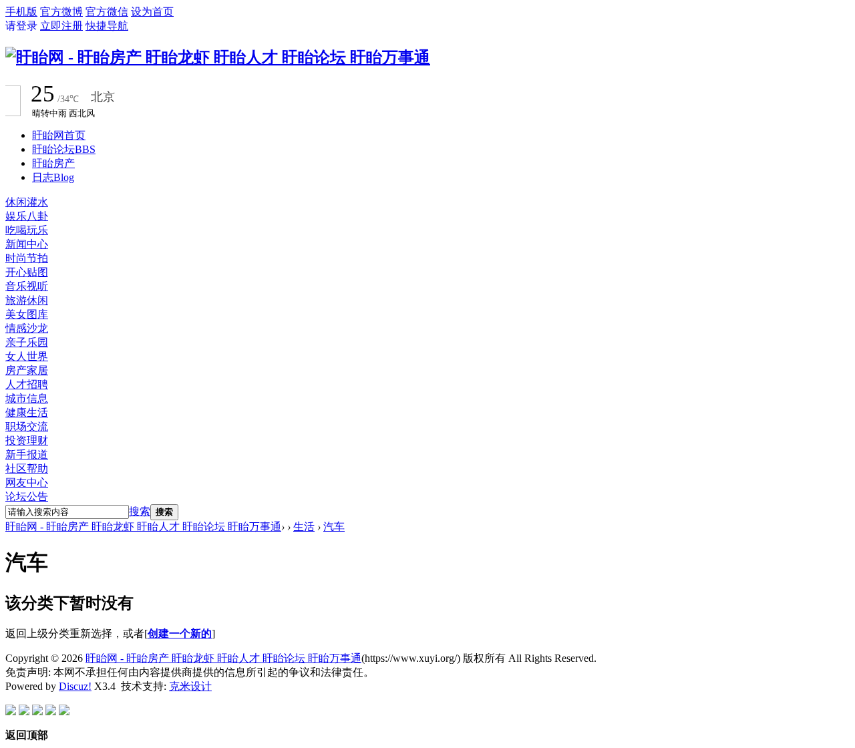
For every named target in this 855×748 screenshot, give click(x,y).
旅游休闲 (26, 300)
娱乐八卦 (26, 216)
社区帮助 (26, 468)
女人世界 (26, 356)
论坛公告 (26, 496)
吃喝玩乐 (26, 230)
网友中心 (26, 482)
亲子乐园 (26, 342)
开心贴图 (26, 272)
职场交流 (26, 426)
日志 (53, 177)
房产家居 (26, 370)
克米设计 (190, 686)
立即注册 (61, 25)
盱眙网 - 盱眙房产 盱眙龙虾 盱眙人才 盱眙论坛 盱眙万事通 (143, 526)
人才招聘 (26, 384)
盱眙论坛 (64, 149)
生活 (304, 526)
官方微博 (61, 11)
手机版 (21, 11)
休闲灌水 (26, 202)
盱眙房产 (53, 163)
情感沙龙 (26, 328)
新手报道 (26, 454)
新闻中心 (26, 244)
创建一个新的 (180, 633)
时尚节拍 (26, 258)
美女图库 (26, 314)
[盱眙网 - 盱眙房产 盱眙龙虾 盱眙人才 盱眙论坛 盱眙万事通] (217, 57)
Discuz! (75, 686)
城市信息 (26, 398)
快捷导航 (107, 25)
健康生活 (26, 412)
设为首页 (152, 11)
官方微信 (107, 11)
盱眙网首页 (59, 135)
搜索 (139, 511)
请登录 (21, 25)
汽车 (334, 526)
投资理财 (26, 440)
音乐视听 (26, 286)
